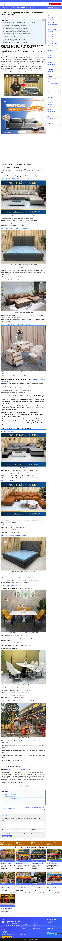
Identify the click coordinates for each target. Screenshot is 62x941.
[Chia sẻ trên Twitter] (21, 786)
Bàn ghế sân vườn (51, 29)
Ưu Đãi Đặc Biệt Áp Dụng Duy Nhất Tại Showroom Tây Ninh (16, 25)
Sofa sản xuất (50, 114)
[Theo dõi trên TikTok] (51, 922)
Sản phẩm (20, 4)
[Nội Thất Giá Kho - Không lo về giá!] (6, 4)
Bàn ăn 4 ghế (50, 17)
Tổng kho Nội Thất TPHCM (21, 885)
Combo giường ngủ (51, 50)
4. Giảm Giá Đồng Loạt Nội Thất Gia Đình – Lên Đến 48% (16, 31)
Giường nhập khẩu (51, 64)
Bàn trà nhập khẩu (51, 34)
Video (41, 4)
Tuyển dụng (51, 0)
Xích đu (49, 125)
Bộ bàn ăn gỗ (50, 41)
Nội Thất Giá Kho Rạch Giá (52, 863)
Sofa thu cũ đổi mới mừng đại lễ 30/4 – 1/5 (11, 808)
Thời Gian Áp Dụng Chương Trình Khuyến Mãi (13, 23)
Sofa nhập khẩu (51, 111)
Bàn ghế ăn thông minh (52, 24)
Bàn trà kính (50, 31)
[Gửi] (60, 8)
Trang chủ (15, 4)
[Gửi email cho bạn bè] (23, 786)
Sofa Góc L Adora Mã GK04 (10, 36)
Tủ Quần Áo (50, 123)
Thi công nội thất (29, 4)
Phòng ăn (49, 85)
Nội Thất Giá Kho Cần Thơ (21, 863)
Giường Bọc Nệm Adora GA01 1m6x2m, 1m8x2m (15, 39)
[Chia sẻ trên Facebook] (18, 786)
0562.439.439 (4, 868)
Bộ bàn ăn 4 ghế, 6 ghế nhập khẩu (12, 40)
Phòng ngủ (49, 90)
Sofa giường (50, 104)
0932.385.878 (35, 890)
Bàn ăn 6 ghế (50, 19)
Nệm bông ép (50, 69)
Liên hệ (44, 4)
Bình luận (4, 820)
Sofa (3, 7)
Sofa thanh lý (50, 116)
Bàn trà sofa (16, 7)
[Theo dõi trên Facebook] (49, 922)
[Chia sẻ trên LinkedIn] (28, 786)
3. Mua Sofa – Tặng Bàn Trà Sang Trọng (13, 30)
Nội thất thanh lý (51, 81)
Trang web (34, 829)
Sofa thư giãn (50, 118)
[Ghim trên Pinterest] (26, 786)
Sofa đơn (49, 102)
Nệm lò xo (49, 76)
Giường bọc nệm (51, 59)
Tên (3, 829)
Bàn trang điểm (24, 7)
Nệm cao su (50, 71)
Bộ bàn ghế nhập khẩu (52, 45)
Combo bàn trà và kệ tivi (52, 48)
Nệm (48, 66)
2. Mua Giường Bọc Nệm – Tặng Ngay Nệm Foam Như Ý (16, 28)
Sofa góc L (49, 109)
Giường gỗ (49, 62)
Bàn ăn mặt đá (50, 22)
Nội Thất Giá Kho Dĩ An (36, 885)
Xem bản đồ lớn (12, 870)
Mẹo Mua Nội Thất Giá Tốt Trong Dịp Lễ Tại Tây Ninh (15, 42)
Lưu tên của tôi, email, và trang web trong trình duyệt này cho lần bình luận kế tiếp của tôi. (22, 833)
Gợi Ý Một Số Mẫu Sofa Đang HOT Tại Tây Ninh (13, 34)
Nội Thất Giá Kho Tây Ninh (6, 885)
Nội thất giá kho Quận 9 (11, 796)
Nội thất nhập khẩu (51, 78)
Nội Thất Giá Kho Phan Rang (52, 885)
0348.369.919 (50, 890)
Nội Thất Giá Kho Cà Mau (6, 863)
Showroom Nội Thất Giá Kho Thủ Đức (13, 798)
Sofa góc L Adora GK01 (10, 37)
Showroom (36, 4)
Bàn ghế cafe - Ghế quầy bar (53, 27)
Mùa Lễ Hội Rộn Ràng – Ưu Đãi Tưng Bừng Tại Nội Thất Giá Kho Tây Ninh (19, 22)
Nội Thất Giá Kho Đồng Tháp (37, 863)
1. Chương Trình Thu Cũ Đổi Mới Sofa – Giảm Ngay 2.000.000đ (17, 27)
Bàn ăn (8, 7)
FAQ (55, 0)
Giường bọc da (50, 57)
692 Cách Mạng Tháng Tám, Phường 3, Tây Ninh (19, 769)
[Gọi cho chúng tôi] (53, 922)
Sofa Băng (49, 95)
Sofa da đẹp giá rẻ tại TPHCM (12, 803)
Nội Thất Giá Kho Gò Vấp (11, 794)
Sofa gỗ (49, 106)
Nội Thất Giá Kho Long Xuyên (6, 908)
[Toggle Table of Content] (43, 20)
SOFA (48, 92)
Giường (32, 7)
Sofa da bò (49, 99)
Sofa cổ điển (50, 97)
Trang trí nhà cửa (51, 121)
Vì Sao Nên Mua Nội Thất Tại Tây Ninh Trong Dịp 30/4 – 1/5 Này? (17, 33)
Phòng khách (50, 88)
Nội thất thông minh (52, 83)
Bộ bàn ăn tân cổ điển (52, 43)
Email (18, 829)
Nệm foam (49, 74)
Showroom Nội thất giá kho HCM (13, 800)
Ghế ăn (49, 52)
